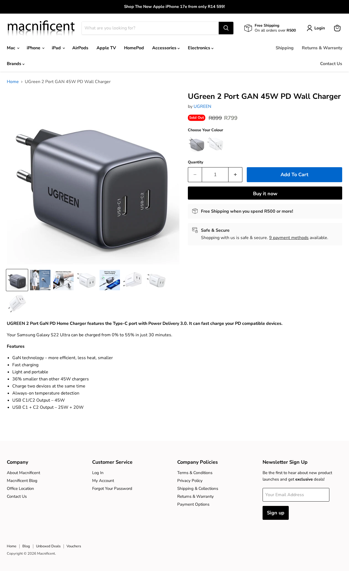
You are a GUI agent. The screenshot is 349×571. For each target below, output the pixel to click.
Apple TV (106, 48)
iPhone (34, 48)
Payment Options (193, 504)
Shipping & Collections (197, 488)
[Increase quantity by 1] (235, 174)
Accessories (164, 48)
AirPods (80, 48)
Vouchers (74, 546)
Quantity (195, 162)
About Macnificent (23, 472)
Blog (26, 546)
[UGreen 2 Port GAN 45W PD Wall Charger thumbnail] (17, 280)
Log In (98, 472)
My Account (103, 480)
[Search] (226, 28)
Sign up (275, 512)
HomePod (134, 48)
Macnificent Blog (22, 480)
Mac (11, 48)
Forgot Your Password (112, 488)
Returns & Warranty (322, 48)
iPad (57, 48)
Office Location (20, 488)
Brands (14, 64)
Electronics (199, 48)
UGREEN (202, 106)
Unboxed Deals (48, 546)
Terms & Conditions (194, 472)
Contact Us (331, 64)
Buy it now (265, 193)
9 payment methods (289, 238)
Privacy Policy (190, 480)
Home (13, 81)
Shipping (285, 48)
